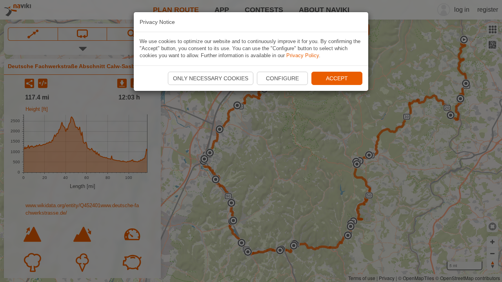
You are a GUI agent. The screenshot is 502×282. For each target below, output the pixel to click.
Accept (337, 78)
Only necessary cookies (210, 78)
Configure (282, 78)
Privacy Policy (302, 55)
